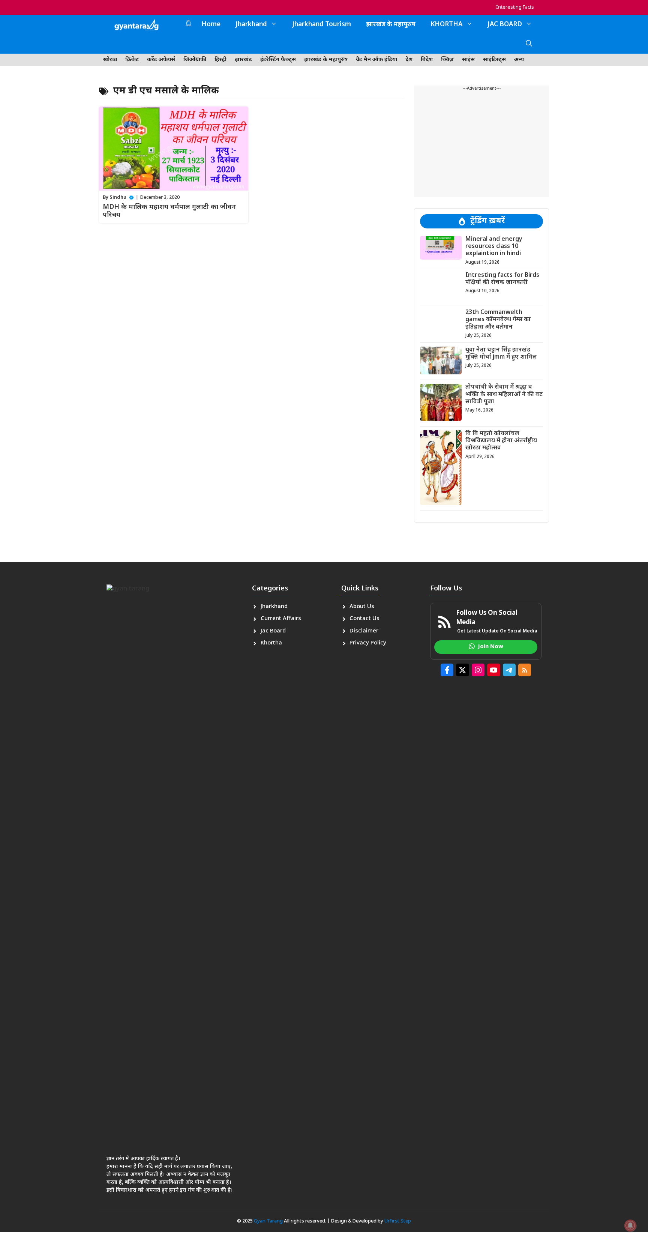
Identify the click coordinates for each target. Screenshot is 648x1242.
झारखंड (243, 59)
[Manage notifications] (630, 1225)
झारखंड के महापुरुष (391, 25)
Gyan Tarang (268, 1221)
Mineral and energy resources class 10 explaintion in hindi (493, 247)
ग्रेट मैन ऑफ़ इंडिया (376, 59)
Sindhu (118, 197)
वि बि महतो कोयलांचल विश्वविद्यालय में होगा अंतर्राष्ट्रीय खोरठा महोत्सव (501, 441)
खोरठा (110, 59)
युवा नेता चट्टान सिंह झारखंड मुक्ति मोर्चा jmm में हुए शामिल (501, 353)
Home (210, 25)
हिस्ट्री (220, 59)
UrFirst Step (397, 1221)
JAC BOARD (505, 25)
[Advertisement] (481, 144)
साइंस (468, 59)
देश (408, 59)
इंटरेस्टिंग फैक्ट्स (278, 59)
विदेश (427, 59)
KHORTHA (446, 25)
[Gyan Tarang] (136, 24)
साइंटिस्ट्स (494, 59)
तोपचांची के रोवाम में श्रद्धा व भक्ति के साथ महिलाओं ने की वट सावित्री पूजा (504, 394)
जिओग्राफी (194, 59)
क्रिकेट (132, 59)
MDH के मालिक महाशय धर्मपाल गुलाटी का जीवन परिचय (169, 211)
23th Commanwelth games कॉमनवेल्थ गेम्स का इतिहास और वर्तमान (498, 320)
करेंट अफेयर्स (161, 59)
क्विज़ (447, 59)
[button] (529, 44)
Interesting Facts (515, 7)
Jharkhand (251, 25)
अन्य (519, 59)
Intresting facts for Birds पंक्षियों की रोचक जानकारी (502, 279)
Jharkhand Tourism (321, 25)
